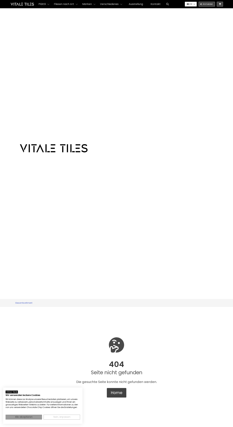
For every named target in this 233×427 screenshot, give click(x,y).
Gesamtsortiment (23, 303)
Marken (87, 4)
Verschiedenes (109, 4)
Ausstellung (136, 4)
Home (116, 392)
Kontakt (156, 4)
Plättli (42, 4)
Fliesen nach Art (64, 4)
